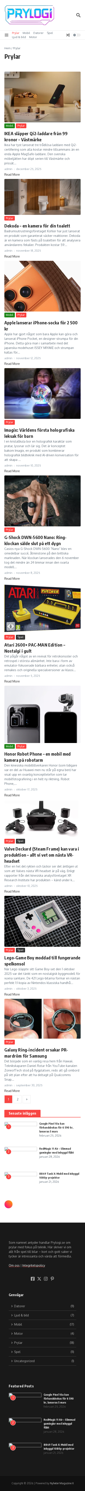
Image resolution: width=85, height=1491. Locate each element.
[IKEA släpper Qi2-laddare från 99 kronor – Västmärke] (42, 97)
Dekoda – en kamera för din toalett (37, 225)
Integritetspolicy (33, 1265)
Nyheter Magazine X (62, 1483)
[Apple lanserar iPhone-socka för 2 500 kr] (42, 286)
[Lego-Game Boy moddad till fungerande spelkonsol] (42, 921)
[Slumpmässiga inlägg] (68, 35)
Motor (33, 37)
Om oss (14, 1265)
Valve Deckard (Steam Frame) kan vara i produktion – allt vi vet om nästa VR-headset (41, 855)
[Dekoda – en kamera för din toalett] (42, 197)
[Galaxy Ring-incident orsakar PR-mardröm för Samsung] (42, 1019)
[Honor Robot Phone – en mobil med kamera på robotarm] (42, 714)
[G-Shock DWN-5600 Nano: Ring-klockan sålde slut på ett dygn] (42, 500)
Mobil (26, 33)
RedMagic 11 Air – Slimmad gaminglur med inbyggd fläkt (59, 1423)
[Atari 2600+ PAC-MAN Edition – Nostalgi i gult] (42, 608)
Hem (7, 48)
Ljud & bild (19, 37)
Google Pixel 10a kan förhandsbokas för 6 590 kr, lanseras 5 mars (56, 1127)
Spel (50, 33)
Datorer (38, 33)
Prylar (15, 33)
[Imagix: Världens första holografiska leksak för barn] (42, 393)
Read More (12, 174)
